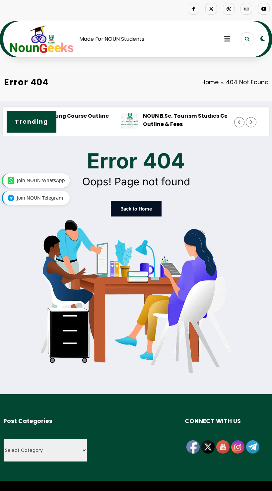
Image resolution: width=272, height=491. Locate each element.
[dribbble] (229, 9)
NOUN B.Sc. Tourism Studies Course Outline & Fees (179, 120)
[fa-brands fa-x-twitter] (211, 9)
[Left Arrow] (239, 122)
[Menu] (227, 38)
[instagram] (246, 9)
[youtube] (264, 9)
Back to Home (136, 209)
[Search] (247, 38)
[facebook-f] (193, 9)
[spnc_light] (262, 39)
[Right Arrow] (251, 122)
